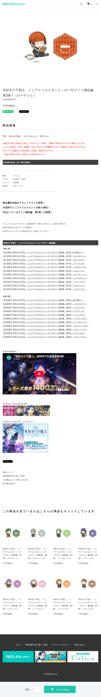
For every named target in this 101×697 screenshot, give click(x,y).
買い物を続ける (9, 483)
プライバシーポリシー (61, 644)
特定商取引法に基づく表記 (14, 476)
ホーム (19, 644)
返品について (8, 472)
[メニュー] (97, 4)
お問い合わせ (79, 644)
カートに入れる (62, 689)
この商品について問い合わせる (15, 479)
